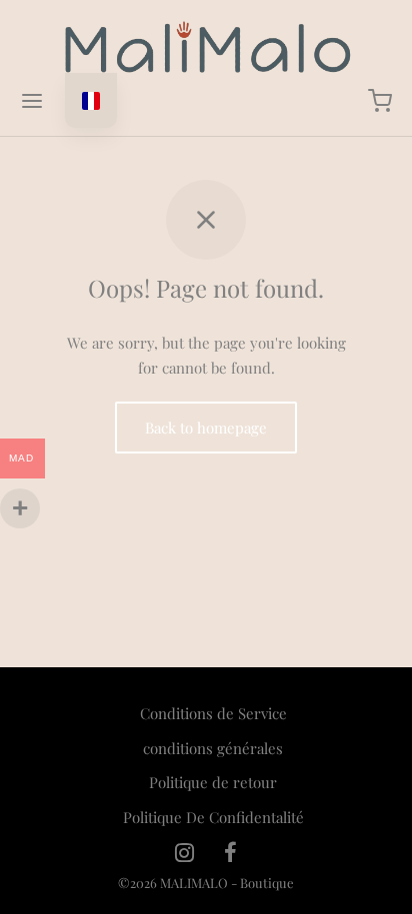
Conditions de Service (213, 713)
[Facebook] (230, 853)
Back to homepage (206, 428)
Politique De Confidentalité (213, 817)
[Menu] (32, 101)
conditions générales (213, 748)
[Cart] (380, 101)
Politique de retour (213, 782)
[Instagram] (184, 853)
